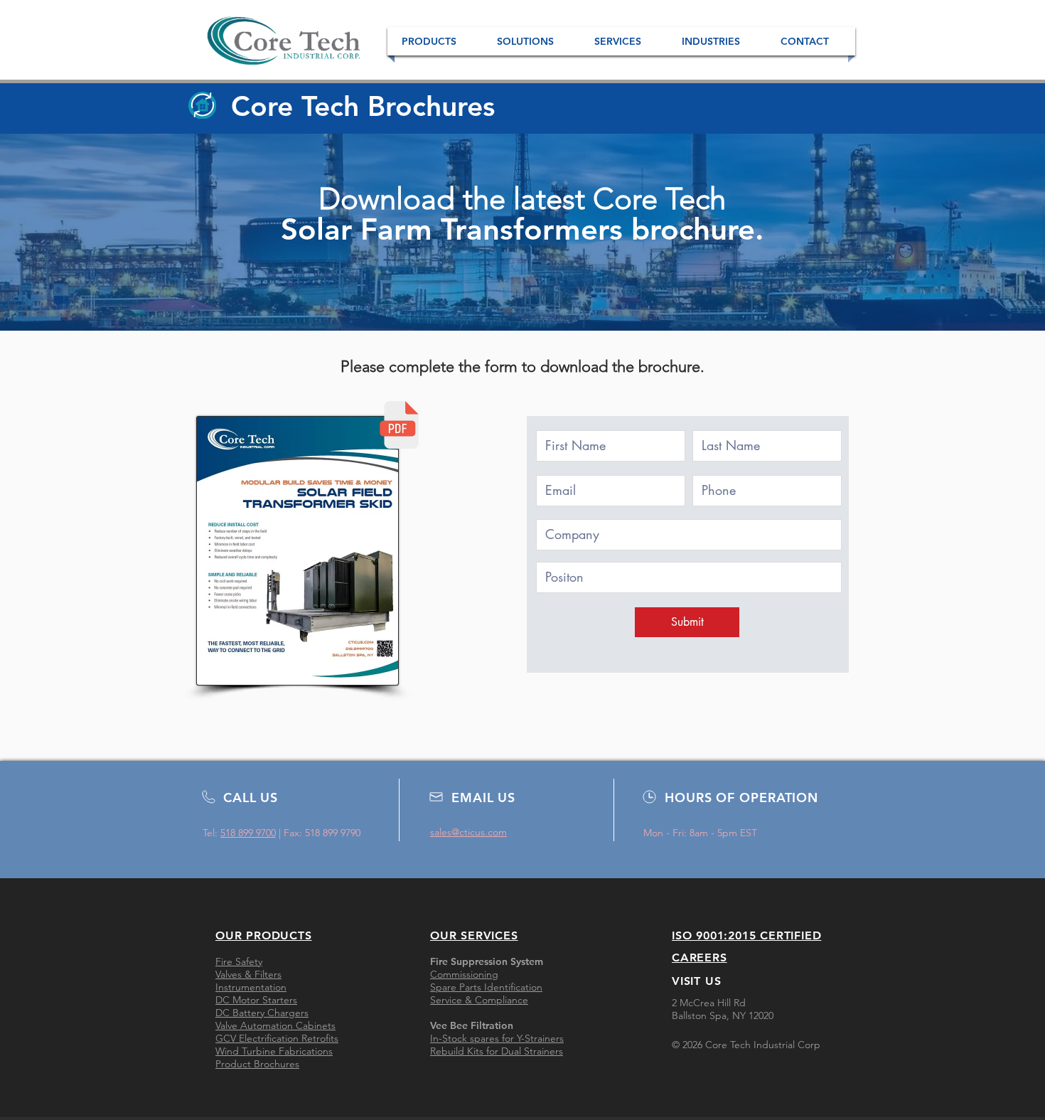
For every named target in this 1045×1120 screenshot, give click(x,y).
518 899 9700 (248, 832)
